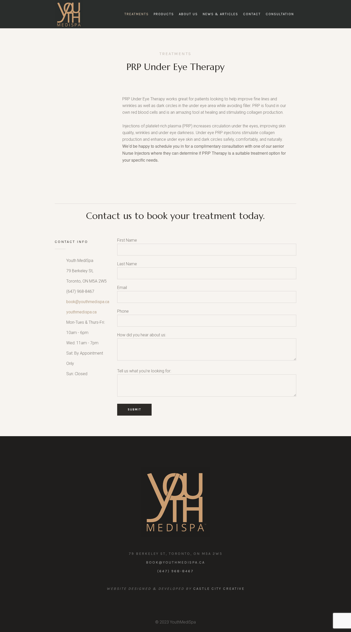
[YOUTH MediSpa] (175, 502)
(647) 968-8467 (175, 571)
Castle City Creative (219, 588)
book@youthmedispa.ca (87, 301)
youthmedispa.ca (81, 312)
